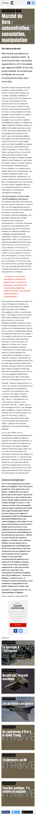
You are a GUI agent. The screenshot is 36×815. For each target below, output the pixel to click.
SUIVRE (18, 625)
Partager (6, 812)
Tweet (17, 812)
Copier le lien (28, 812)
